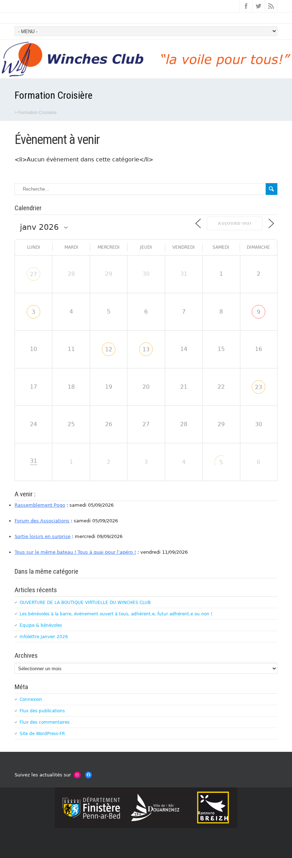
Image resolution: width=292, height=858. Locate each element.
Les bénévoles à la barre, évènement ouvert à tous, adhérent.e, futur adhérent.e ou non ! (116, 613)
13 (146, 349)
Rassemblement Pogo (40, 505)
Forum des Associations (42, 520)
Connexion (31, 699)
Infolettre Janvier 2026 (44, 636)
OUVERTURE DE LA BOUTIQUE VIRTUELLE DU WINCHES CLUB (85, 602)
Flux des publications (42, 710)
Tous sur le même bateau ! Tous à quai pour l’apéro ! (75, 552)
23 (258, 387)
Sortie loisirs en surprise (43, 536)
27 (33, 274)
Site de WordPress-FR (42, 733)
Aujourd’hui (234, 223)
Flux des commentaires (44, 722)
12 (108, 349)
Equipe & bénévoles (41, 625)
